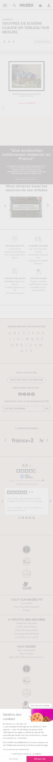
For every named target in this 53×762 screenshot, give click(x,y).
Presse (26, 610)
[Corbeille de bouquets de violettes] (26, 90)
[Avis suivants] (51, 501)
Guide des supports (26, 623)
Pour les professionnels (26, 607)
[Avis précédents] (2, 501)
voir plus (38, 501)
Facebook (4, 41)
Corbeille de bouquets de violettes (27, 95)
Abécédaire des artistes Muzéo (27, 327)
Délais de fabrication (26, 630)
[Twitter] (33, 395)
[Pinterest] (28, 395)
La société (26, 603)
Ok (47, 408)
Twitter (9, 41)
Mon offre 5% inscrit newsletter (26, 657)
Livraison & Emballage (26, 634)
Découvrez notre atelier (26, 179)
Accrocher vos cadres (26, 637)
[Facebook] (20, 395)
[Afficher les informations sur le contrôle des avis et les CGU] (43, 480)
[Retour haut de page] (3, 109)
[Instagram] (24, 395)
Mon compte (27, 654)
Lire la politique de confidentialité (16, 749)
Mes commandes (26, 650)
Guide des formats (26, 627)
